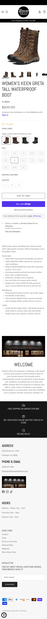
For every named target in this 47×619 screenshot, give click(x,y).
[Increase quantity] (19, 185)
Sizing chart (7, 128)
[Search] (8, 12)
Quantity (5, 180)
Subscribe (9, 584)
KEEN (7, 102)
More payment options (23, 210)
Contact (5, 534)
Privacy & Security (9, 541)
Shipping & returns (10, 174)
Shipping (5, 549)
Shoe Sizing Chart (9, 552)
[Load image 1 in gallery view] (23, 46)
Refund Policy (7, 545)
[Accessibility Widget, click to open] (4, 615)
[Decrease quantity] (5, 185)
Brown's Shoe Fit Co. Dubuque (16, 611)
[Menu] (2, 12)
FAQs (4, 538)
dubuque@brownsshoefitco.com (15, 471)
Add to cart (23, 196)
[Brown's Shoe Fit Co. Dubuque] (23, 12)
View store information (12, 231)
